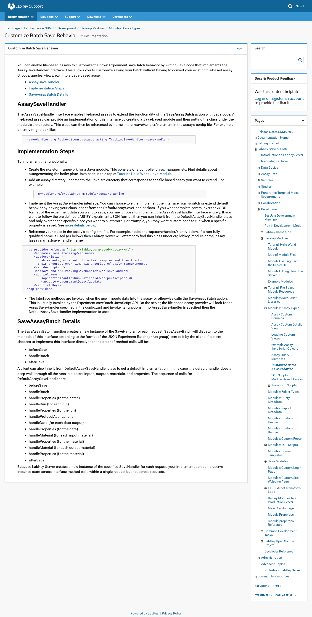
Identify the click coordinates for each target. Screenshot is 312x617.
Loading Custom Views (283, 336)
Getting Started (268, 143)
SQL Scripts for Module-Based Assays (287, 377)
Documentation (96, 36)
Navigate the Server (275, 161)
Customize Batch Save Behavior (283, 367)
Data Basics (269, 167)
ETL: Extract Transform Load (284, 490)
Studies (266, 186)
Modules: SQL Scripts (283, 445)
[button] (290, 6)
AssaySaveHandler (44, 82)
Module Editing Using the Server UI (285, 273)
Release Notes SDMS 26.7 (275, 132)
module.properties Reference (281, 523)
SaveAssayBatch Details (48, 94)
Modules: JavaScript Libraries (282, 300)
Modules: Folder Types (283, 391)
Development (67, 28)
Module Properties (281, 514)
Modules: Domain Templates (280, 453)
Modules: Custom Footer (285, 438)
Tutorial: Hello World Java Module (144, 174)
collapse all (284, 595)
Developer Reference (278, 551)
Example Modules (280, 281)
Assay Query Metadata (280, 357)
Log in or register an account (279, 98)
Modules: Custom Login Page (284, 469)
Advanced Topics (273, 564)
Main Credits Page (281, 508)
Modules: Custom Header (280, 420)
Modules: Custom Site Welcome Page (283, 479)
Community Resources (273, 576)
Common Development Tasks (280, 533)
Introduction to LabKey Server (282, 155)
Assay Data (269, 174)
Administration (271, 557)
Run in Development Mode (282, 225)
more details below (80, 225)
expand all (262, 595)
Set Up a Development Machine (279, 217)
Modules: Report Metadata (279, 410)
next (276, 586)
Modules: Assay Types (124, 28)
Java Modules (278, 461)
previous (261, 586)
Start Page (12, 28)
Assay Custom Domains (281, 316)
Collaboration (270, 203)
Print (239, 49)
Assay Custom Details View (286, 326)
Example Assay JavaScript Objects (284, 346)
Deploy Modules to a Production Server (282, 500)
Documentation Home (272, 137)
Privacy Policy (172, 613)
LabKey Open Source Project (279, 543)
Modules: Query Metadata (279, 400)
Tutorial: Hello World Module (282, 246)
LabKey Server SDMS (38, 28)
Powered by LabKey (144, 613)
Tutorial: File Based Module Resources (281, 289)
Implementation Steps (46, 88)
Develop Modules (93, 28)
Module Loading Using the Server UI (283, 263)
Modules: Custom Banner (280, 430)
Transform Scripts (284, 385)
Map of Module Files (282, 254)
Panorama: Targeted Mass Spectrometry (280, 194)
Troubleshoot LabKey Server (281, 570)
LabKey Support (29, 6)
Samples (267, 180)
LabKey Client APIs (277, 232)
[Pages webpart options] (303, 120)
